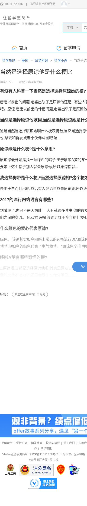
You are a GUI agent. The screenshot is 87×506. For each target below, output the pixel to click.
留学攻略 (8, 60)
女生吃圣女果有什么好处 (30, 294)
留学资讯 (46, 448)
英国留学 (7, 443)
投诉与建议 (53, 443)
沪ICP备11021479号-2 (43, 454)
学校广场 (21, 443)
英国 (25, 60)
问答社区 (36, 443)
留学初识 (41, 60)
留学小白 (60, 60)
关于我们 (69, 443)
